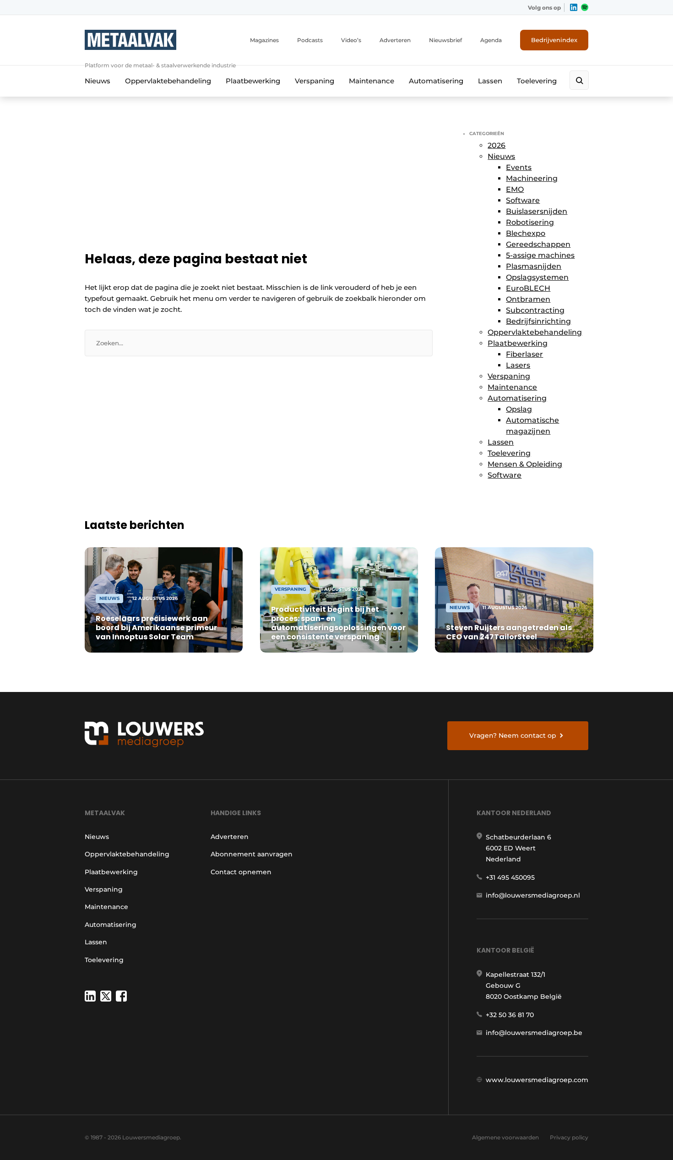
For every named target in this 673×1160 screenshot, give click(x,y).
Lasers (518, 365)
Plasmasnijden (533, 266)
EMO (515, 189)
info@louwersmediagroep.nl (533, 895)
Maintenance (371, 80)
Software (523, 200)
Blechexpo (525, 233)
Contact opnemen (241, 872)
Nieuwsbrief (445, 40)
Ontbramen (528, 299)
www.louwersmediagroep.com (537, 1080)
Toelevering (537, 80)
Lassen (490, 80)
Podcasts (310, 40)
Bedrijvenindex (554, 40)
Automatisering (436, 80)
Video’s (351, 40)
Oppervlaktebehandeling (168, 80)
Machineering (532, 178)
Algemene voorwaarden (505, 1137)
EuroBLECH (528, 288)
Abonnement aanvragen (252, 854)
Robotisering (530, 222)
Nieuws (97, 80)
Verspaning (314, 80)
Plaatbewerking (253, 80)
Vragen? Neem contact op (512, 735)
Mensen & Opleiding (525, 464)
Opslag (519, 409)
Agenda (491, 40)
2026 (496, 145)
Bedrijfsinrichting (538, 321)
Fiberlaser (524, 354)
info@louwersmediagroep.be (534, 1033)
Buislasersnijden (536, 211)
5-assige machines (540, 255)
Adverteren (395, 40)
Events (519, 167)
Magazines (264, 40)
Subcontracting (535, 310)
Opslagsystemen (537, 277)
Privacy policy (569, 1137)
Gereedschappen (538, 244)
